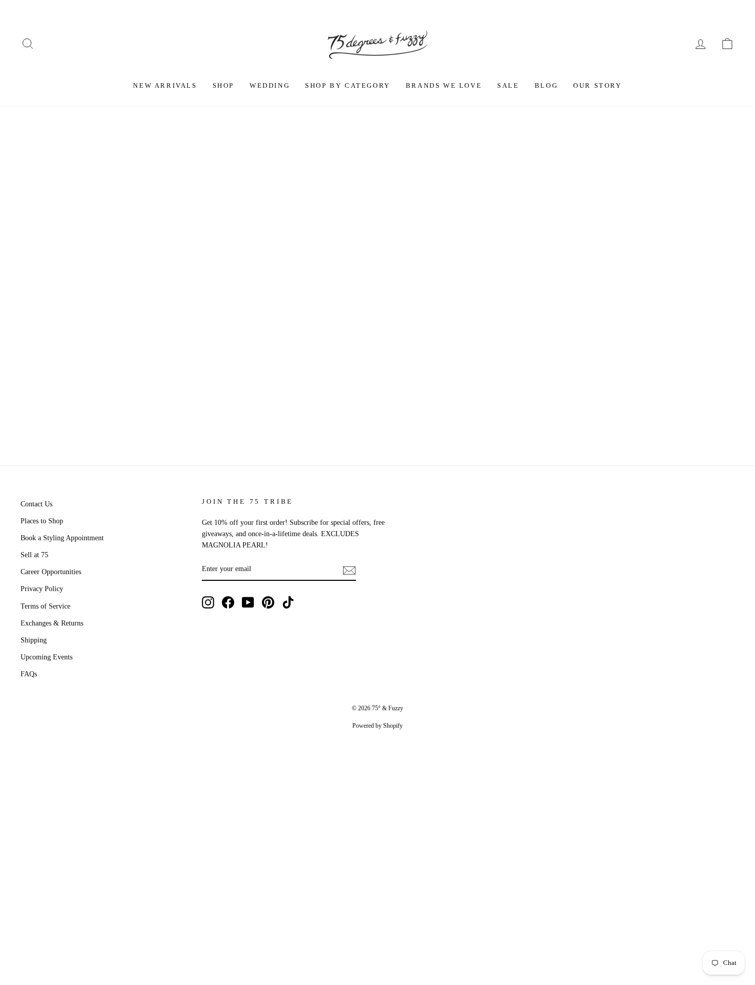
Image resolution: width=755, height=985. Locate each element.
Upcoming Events (46, 657)
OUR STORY (597, 85)
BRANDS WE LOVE (444, 85)
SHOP (223, 85)
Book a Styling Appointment (62, 538)
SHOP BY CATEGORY (347, 85)
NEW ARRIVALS (165, 85)
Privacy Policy (42, 589)
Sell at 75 (34, 555)
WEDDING (270, 85)
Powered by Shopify (377, 725)
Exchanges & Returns (52, 623)
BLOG (546, 85)
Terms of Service (45, 606)
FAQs (29, 674)
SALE (508, 85)
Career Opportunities (51, 572)
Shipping (34, 640)
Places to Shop (42, 521)
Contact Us (36, 504)
